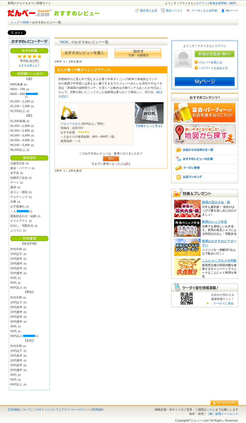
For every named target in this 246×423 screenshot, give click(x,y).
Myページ (232, 10)
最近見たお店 (148, 10)
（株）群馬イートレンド (222, 414)
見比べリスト (174, 10)
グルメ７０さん (71, 123)
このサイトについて (46, 409)
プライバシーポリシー (75, 409)
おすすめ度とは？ (29, 65)
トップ (15, 22)
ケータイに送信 (223, 303)
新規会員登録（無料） (223, 3)
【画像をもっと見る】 (149, 126)
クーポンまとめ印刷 (204, 10)
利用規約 (98, 409)
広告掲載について (19, 409)
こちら (211, 409)
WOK (25, 22)
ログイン (201, 3)
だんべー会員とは (210, 62)
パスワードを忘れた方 (213, 68)
